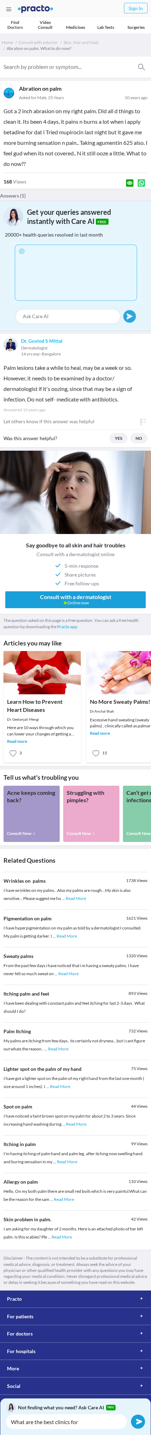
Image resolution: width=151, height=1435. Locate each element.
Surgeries (136, 27)
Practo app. (67, 626)
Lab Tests (105, 27)
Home (7, 42)
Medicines (75, 27)
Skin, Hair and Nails (81, 42)
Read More (76, 898)
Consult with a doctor (38, 42)
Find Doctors (15, 25)
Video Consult (45, 25)
